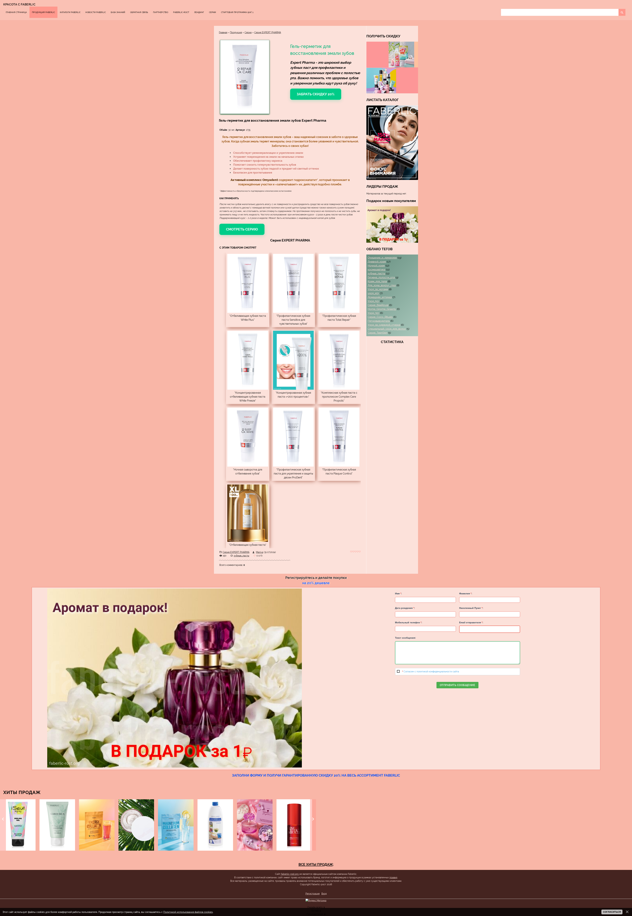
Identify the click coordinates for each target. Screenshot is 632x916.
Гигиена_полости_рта (381, 277)
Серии (248, 32)
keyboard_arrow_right (313, 819)
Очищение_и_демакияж (382, 257)
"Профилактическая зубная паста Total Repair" (339, 317)
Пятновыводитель (379, 321)
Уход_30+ (373, 313)
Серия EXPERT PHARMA (267, 32)
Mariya (259, 552)
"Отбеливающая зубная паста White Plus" (247, 317)
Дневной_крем (377, 261)
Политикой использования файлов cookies (188, 912)
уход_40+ (373, 293)
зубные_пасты (241, 555)
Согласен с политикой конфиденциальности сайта (431, 671)
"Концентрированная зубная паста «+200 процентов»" (293, 394)
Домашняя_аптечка (380, 297)
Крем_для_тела (377, 281)
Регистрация (312, 893)
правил (393, 877)
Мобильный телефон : (408, 622)
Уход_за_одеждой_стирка (384, 324)
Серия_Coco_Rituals (380, 317)
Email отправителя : (471, 622)
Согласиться (612, 912)
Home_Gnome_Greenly (382, 309)
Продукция (236, 32)
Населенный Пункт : (471, 608)
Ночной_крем (376, 265)
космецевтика (376, 269)
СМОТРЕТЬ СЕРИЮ (242, 229)
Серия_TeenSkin (377, 332)
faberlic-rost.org (289, 874)
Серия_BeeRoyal (378, 305)
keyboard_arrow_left (3, 819)
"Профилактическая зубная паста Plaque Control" (339, 471)
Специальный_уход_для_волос (387, 328)
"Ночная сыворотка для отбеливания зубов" (247, 471)
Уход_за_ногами (378, 289)
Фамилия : (465, 593)
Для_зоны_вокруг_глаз (382, 285)
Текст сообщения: (405, 637)
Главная (223, 32)
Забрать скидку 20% (316, 94)
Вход (324, 893)
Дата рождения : (405, 608)
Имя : (398, 593)
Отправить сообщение (457, 685)
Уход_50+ (373, 301)
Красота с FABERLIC (19, 4)
